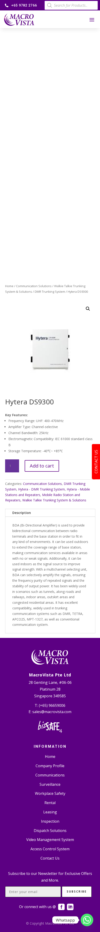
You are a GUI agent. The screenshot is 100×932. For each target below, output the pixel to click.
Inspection (50, 821)
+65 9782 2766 (24, 5)
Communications (50, 775)
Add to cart (42, 466)
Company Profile (50, 765)
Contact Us (50, 858)
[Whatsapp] (87, 920)
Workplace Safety (50, 793)
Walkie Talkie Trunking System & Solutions (54, 500)
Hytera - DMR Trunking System (41, 489)
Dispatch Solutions (50, 830)
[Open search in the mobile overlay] (71, 5)
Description (21, 512)
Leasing (50, 812)
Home (9, 286)
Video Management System (50, 839)
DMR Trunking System (50, 291)
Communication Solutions (34, 286)
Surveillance (50, 784)
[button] (88, 309)
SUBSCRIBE (77, 891)
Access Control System (50, 848)
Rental (50, 802)
